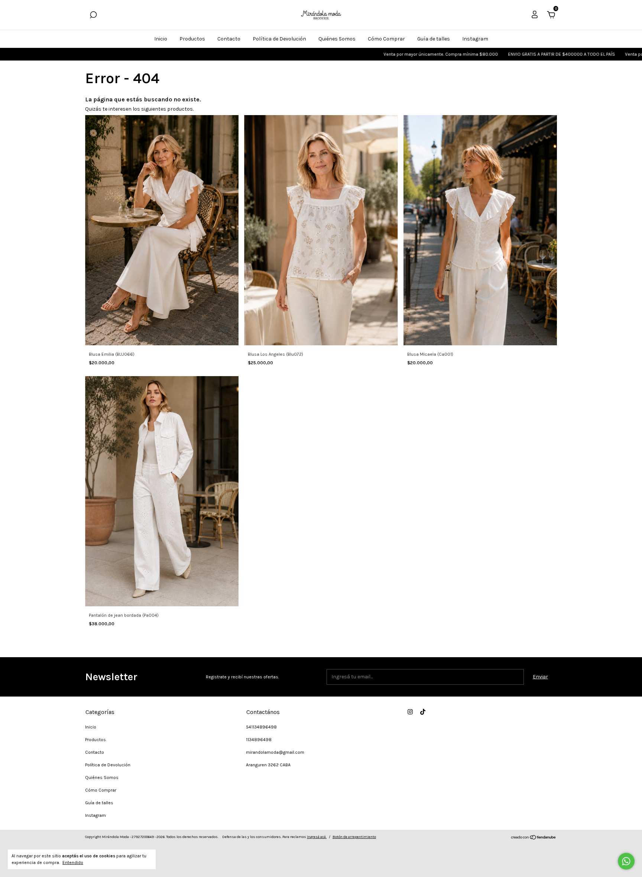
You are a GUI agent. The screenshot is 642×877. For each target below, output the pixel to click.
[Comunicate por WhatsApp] (626, 861)
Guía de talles (433, 39)
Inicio (160, 39)
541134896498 (261, 727)
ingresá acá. (317, 837)
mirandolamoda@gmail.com (275, 752)
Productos (192, 39)
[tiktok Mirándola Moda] (423, 712)
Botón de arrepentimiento (354, 837)
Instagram (475, 39)
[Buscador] (93, 16)
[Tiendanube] (533, 838)
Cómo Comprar (386, 39)
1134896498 (259, 739)
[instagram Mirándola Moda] (410, 712)
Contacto (228, 39)
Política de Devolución (279, 39)
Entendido (72, 862)
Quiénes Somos (337, 39)
